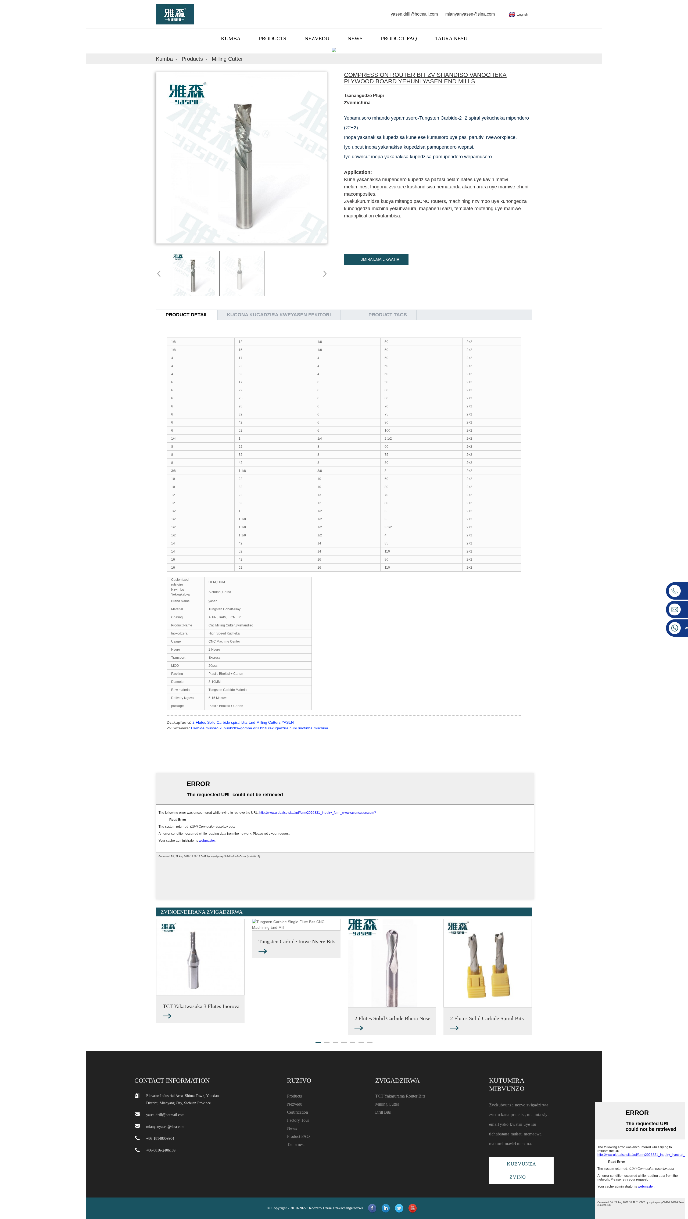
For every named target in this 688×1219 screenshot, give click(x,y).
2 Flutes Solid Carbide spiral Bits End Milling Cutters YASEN (243, 722)
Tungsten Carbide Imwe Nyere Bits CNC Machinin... (297, 941)
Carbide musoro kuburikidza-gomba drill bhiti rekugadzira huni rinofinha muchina (259, 728)
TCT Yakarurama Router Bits (400, 1096)
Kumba (231, 38)
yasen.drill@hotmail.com (414, 14)
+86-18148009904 (160, 1138)
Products (272, 38)
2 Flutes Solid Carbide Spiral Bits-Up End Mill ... (488, 1018)
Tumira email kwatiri (379, 259)
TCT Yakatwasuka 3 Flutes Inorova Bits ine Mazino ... (201, 1006)
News (355, 38)
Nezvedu (316, 38)
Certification (297, 1112)
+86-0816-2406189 (160, 1150)
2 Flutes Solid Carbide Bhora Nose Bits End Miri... (392, 1018)
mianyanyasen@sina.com (470, 14)
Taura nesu (451, 38)
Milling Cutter (227, 59)
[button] (323, 273)
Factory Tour (298, 1120)
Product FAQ (399, 38)
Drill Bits (383, 1112)
